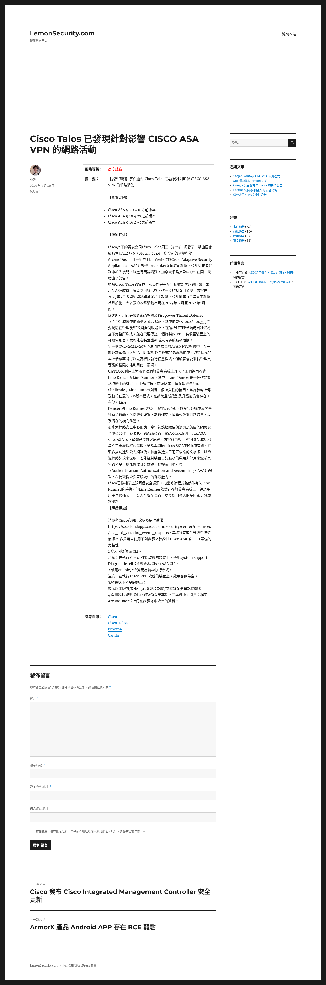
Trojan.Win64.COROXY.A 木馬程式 (256, 176)
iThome (115, 629)
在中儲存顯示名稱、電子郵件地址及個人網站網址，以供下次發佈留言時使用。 (90, 831)
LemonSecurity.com (62, 33)
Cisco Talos (118, 623)
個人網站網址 (39, 808)
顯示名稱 (37, 765)
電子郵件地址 (40, 787)
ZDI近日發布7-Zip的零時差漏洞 (271, 273)
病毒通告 (239, 236)
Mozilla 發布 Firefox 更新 (250, 181)
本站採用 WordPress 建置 (79, 965)
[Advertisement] (163, 100)
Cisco (112, 616)
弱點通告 (35, 192)
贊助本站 (289, 34)
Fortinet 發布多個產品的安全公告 (255, 190)
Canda (113, 635)
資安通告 (239, 241)
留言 (34, 698)
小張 (33, 179)
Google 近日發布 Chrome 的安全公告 (257, 185)
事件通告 (239, 227)
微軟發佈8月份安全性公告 (250, 195)
